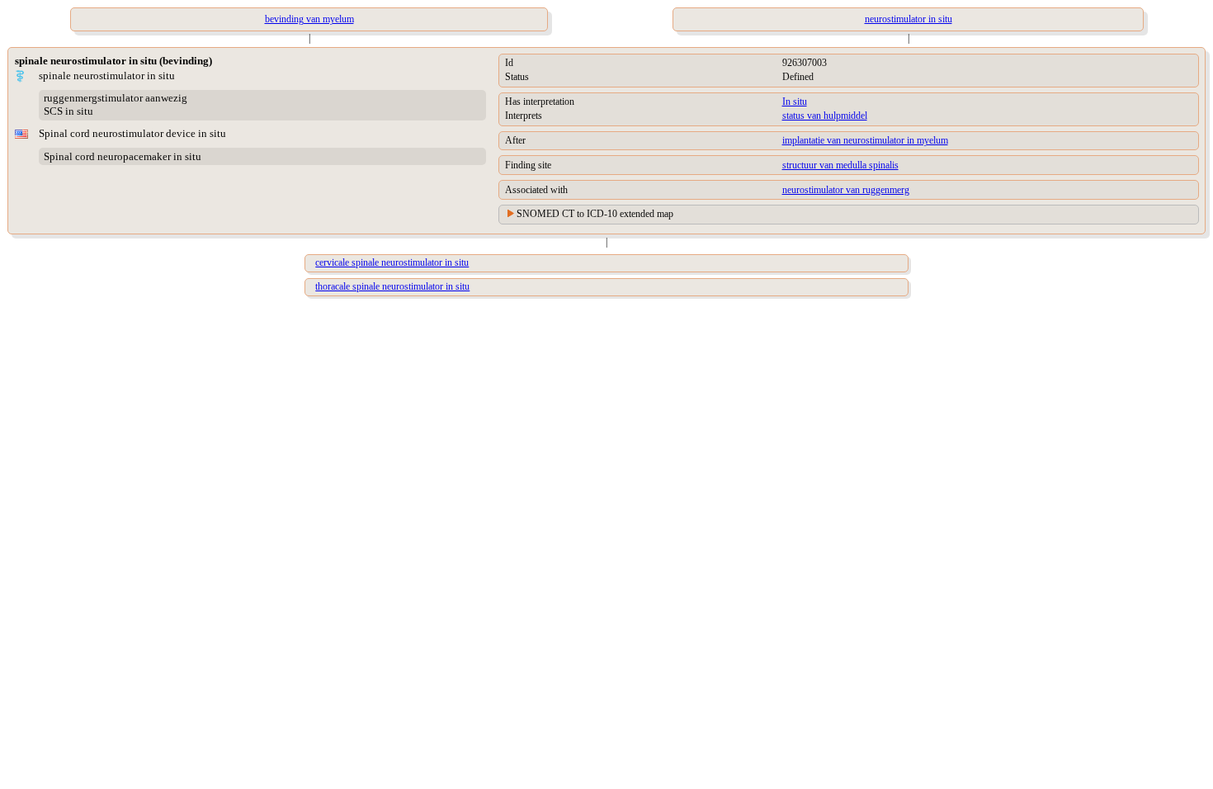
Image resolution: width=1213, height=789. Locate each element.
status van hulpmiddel (824, 115)
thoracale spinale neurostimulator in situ (392, 286)
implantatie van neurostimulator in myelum (865, 140)
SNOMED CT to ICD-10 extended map (595, 214)
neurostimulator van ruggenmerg (845, 190)
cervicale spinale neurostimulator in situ (392, 262)
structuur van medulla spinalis (840, 165)
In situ (794, 101)
